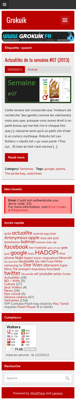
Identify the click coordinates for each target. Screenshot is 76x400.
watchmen (34, 173)
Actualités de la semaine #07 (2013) (37, 59)
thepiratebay (39, 269)
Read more (16, 157)
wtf (36, 274)
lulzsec (38, 257)
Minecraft (65, 258)
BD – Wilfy (12, 281)
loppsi (28, 258)
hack (31, 253)
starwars (51, 265)
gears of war (54, 247)
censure (40, 242)
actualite (22, 233)
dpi (55, 242)
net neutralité (11, 261)
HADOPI (47, 252)
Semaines (26, 169)
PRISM (58, 261)
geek (64, 247)
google (49, 169)
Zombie (66, 274)
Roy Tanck (61, 303)
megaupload (50, 257)
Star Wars (33, 264)
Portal (50, 261)
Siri (20, 265)
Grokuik (16, 19)
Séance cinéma (15, 297)
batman (28, 241)
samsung (11, 265)
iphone (9, 258)
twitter (12, 273)
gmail (7, 253)
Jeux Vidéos (13, 287)
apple (34, 237)
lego (19, 257)
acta (7, 233)
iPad (62, 253)
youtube (45, 273)
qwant (60, 169)
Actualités (12, 277)
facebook (16, 246)
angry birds (50, 233)
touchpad (53, 269)
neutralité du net (32, 261)
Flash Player (26, 307)
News (8, 290)
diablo (49, 242)
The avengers (21, 269)
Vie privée (27, 274)
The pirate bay (15, 173)
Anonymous (15, 237)
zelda (57, 274)
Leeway (57, 393)
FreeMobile (40, 247)
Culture (9, 284)
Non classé (12, 294)
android (38, 233)
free (31, 247)
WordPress (37, 393)
